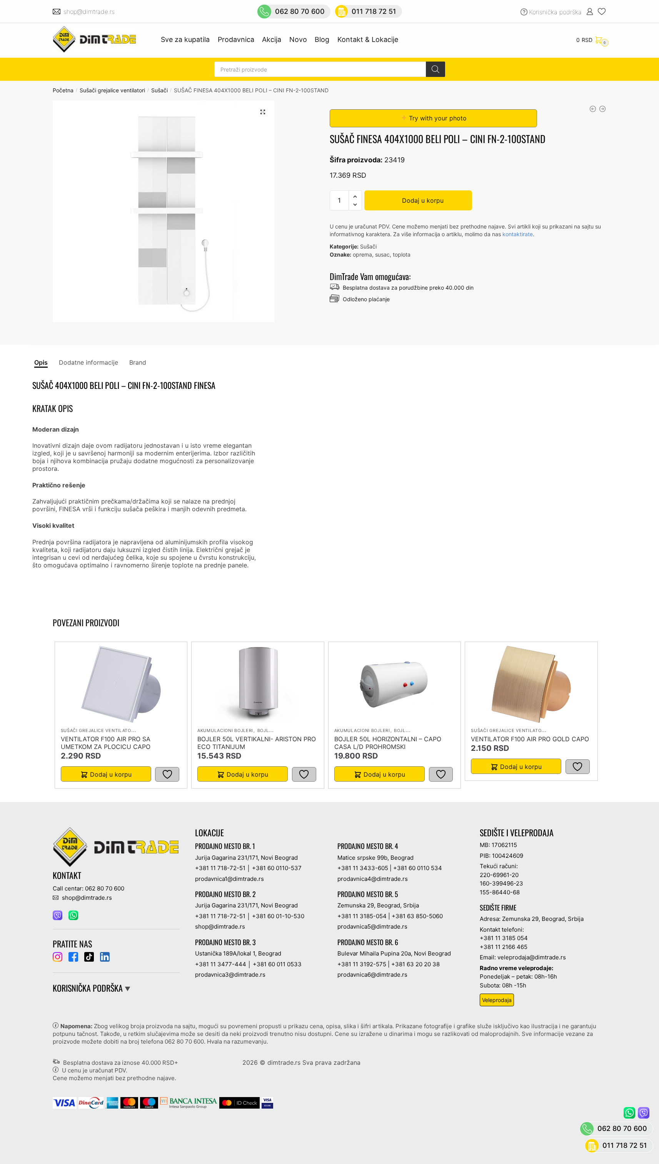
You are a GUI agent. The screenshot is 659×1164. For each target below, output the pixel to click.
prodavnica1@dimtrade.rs (229, 878)
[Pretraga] (435, 69)
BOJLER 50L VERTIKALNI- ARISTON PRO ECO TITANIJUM (256, 742)
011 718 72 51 (374, 11)
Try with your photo (437, 118)
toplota (401, 254)
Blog (322, 39)
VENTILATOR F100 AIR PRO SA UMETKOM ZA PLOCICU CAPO (105, 742)
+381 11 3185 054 (504, 938)
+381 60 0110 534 (417, 868)
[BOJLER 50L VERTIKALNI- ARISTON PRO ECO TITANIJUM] (258, 684)
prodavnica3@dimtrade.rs (230, 974)
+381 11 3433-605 (362, 868)
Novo (298, 39)
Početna (63, 90)
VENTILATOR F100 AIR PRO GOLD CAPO (530, 739)
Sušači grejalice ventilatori (112, 90)
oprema (362, 254)
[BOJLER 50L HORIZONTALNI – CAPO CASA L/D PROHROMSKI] (394, 684)
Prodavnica (236, 39)
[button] (263, 112)
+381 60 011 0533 (277, 964)
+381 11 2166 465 (503, 947)
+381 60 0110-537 (277, 868)
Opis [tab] (41, 362)
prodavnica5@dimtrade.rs (372, 926)
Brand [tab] (137, 362)
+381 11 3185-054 (362, 916)
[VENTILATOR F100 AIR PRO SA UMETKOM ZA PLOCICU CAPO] (121, 684)
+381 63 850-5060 (417, 916)
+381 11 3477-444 (220, 964)
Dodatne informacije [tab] (88, 362)
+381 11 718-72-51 (220, 868)
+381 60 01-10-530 (278, 916)
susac (382, 254)
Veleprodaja (497, 1000)
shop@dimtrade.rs (90, 11)
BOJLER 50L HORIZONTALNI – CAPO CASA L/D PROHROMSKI (387, 742)
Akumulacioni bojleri (225, 730)
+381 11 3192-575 (361, 964)
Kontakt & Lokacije (367, 39)
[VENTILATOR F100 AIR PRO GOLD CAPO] (531, 684)
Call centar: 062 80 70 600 (88, 888)
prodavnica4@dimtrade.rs (372, 878)
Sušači (159, 90)
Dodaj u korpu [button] (111, 774)
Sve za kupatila (185, 39)
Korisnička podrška (555, 12)
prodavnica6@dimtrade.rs (372, 974)
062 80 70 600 (300, 11)
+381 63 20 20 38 (415, 964)
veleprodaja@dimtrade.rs (531, 957)
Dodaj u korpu (423, 200)
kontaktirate (517, 234)
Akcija (271, 39)
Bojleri (266, 730)
